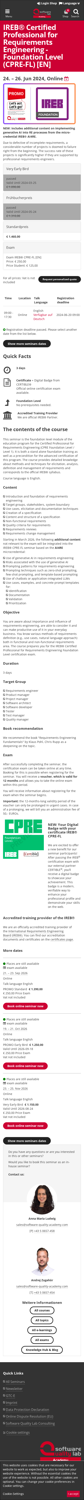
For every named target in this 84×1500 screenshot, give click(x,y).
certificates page (62, 939)
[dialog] (42, 1480)
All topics (42, 1320)
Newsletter (14, 1388)
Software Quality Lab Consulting (30, 1423)
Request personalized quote (60, 279)
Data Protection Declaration (27, 1409)
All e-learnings (42, 1330)
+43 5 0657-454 (44, 1292)
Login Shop (48, 3)
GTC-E (10, 1395)
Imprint (11, 1402)
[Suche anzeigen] (76, 11)
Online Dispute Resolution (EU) (29, 1416)
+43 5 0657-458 (44, 1231)
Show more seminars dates (27, 344)
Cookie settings (18, 1432)
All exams (42, 1340)
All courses (42, 1310)
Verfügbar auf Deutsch (42, 317)
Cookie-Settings (13, 1494)
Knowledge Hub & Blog (42, 1350)
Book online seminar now (25, 1006)
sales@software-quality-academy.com (42, 1225)
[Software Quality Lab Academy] (60, 1452)
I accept (73, 1494)
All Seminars (15, 1381)
